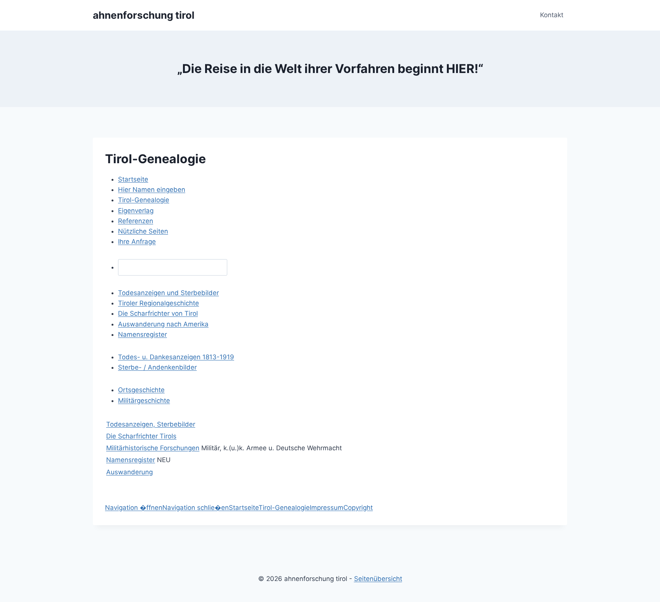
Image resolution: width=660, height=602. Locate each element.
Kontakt (551, 15)
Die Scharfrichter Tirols (141, 436)
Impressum (326, 507)
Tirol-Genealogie (284, 507)
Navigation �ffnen (133, 507)
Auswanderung (129, 472)
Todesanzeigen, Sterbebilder (150, 424)
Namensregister (130, 460)
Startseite (244, 507)
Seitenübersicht (378, 579)
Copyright (358, 507)
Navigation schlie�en (195, 507)
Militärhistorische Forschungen (152, 448)
